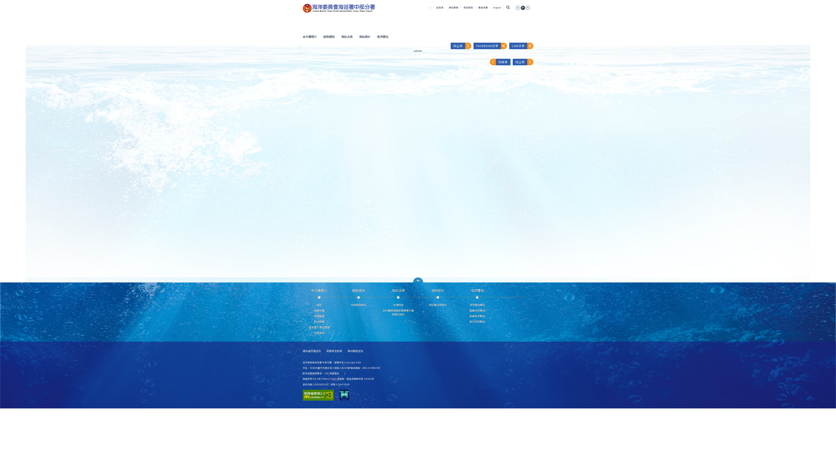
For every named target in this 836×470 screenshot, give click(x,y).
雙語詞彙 (483, 7)
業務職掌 (319, 316)
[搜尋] (508, 7)
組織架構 (319, 310)
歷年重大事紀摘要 (319, 327)
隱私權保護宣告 (312, 351)
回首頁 (439, 7)
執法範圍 (319, 322)
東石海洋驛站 (477, 322)
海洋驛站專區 (477, 305)
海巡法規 (346, 36)
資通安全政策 (334, 351)
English (497, 7)
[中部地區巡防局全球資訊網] (339, 8)
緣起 (319, 305)
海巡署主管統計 (438, 305)
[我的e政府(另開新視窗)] (344, 395)
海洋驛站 (382, 36)
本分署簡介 (310, 36)
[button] (418, 279)
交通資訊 (319, 333)
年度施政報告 (358, 305)
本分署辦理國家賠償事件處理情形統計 (398, 312)
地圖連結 (334, 373)
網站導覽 (453, 7)
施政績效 (329, 36)
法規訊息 (398, 305)
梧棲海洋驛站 (477, 316)
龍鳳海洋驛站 (477, 310)
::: (430, 7)
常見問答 (468, 7)
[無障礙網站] (318, 395)
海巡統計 (364, 36)
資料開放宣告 (355, 351)
